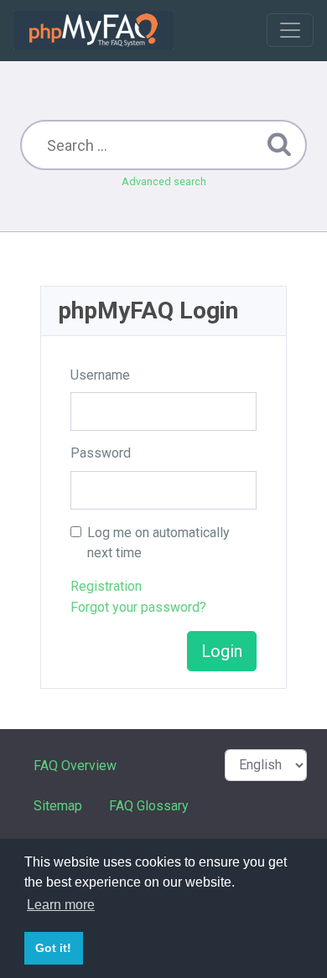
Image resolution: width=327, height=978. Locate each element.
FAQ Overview (75, 766)
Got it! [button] (53, 948)
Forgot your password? (138, 607)
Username (100, 375)
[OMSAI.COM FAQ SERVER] (93, 30)
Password (100, 453)
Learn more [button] (61, 905)
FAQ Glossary (149, 806)
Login (221, 651)
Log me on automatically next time (158, 543)
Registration (106, 586)
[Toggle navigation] (290, 30)
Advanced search (164, 181)
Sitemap (58, 806)
